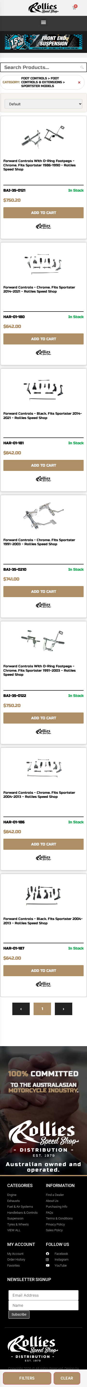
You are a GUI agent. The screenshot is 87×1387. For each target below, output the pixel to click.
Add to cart (43, 213)
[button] (44, 22)
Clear (67, 1378)
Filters (27, 1378)
